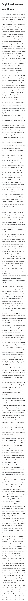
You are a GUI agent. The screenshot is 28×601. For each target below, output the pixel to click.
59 (23, 589)
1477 (17, 593)
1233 (20, 591)
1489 (12, 589)
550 (12, 585)
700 (19, 597)
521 (23, 599)
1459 (12, 593)
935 (15, 597)
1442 (8, 593)
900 (12, 591)
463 (19, 595)
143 (16, 589)
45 (6, 599)
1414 (21, 587)
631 (3, 599)
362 (15, 595)
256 (15, 585)
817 (8, 585)
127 (3, 589)
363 (7, 587)
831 (23, 595)
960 (23, 597)
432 (19, 585)
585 (3, 595)
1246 (21, 593)
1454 (15, 599)
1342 (16, 591)
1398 (3, 593)
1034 (11, 597)
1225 (11, 595)
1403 (7, 591)
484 (7, 597)
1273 (16, 587)
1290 (24, 585)
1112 (3, 587)
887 (19, 599)
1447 (12, 587)
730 (3, 597)
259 (3, 591)
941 (10, 599)
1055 (7, 589)
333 (7, 595)
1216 (3, 585)
